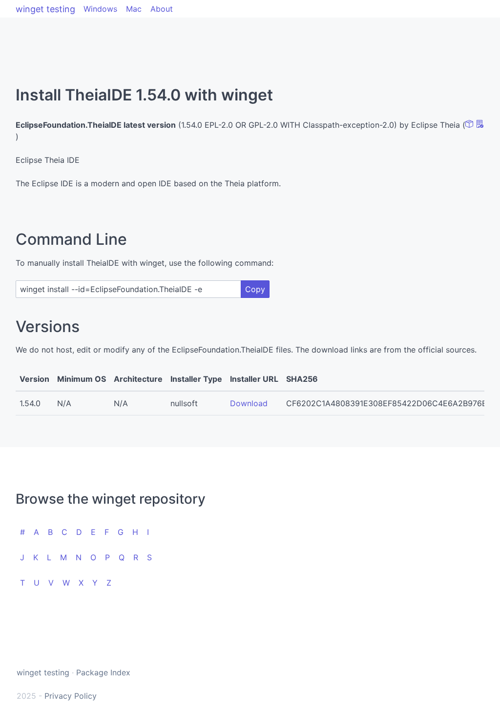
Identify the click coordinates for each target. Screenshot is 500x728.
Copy (255, 289)
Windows (100, 9)
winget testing (45, 9)
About (161, 9)
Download (249, 403)
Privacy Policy (70, 696)
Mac (134, 9)
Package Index (103, 672)
